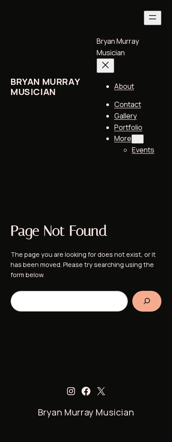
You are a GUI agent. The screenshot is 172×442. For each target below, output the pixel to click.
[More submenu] (137, 139)
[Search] (146, 301)
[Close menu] (105, 65)
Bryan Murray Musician (45, 87)
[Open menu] (152, 18)
